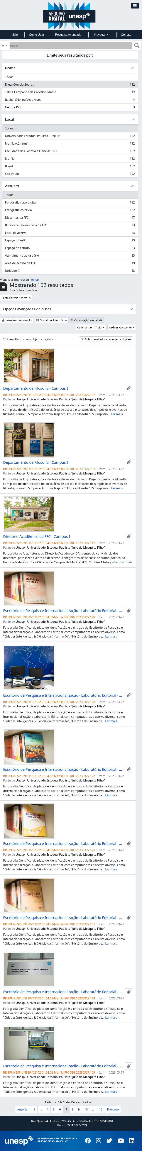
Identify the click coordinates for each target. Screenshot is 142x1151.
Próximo (113, 1109)
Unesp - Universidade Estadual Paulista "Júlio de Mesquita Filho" (60, 399)
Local (9, 119)
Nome (10, 67)
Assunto (12, 185)
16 (100, 1109)
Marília (70, 159)
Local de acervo (70, 234)
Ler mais (117, 414)
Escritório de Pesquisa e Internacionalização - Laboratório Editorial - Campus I (63, 610)
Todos (9, 77)
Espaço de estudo (70, 249)
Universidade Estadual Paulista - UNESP (70, 137)
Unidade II (70, 271)
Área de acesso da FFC (70, 264)
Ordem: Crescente (120, 327)
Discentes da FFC (70, 218)
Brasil (70, 167)
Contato (126, 34)
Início (14, 34)
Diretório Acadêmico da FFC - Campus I (36, 536)
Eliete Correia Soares (70, 85)
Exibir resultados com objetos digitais (107, 339)
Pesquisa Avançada (68, 34)
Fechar (34, 280)
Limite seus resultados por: (70, 55)
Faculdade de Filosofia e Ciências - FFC (70, 152)
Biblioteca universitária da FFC (70, 226)
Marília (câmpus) (70, 144)
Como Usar (36, 34)
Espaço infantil (70, 241)
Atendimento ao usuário (70, 256)
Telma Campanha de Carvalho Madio (70, 93)
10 (86, 1109)
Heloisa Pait (70, 108)
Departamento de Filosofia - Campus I (35, 388)
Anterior (23, 1109)
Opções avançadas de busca (27, 308)
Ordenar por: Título (89, 327)
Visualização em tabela (87, 320)
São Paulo (70, 174)
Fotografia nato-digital (70, 203)
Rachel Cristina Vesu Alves (70, 101)
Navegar (100, 34)
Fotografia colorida (70, 211)
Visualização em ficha (53, 320)
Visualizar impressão (18, 320)
